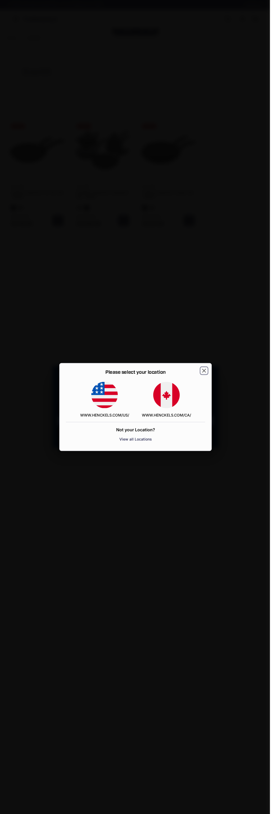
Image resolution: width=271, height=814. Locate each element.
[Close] (204, 371)
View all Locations (135, 439)
